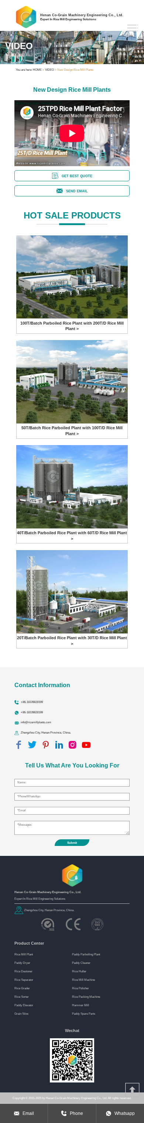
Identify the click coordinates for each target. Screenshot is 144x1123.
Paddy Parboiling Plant (86, 954)
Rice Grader (22, 988)
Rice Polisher (80, 988)
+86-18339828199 (32, 702)
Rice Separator (23, 980)
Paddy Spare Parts (83, 1013)
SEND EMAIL (77, 191)
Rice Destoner (23, 971)
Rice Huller (79, 971)
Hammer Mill (80, 1005)
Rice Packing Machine (86, 996)
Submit (72, 842)
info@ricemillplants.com (36, 722)
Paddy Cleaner (81, 963)
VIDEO (49, 69)
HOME (37, 69)
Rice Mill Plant (23, 954)
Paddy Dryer (22, 963)
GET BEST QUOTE (77, 176)
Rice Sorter (21, 996)
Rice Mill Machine (83, 980)
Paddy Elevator (23, 1005)
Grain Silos (21, 1013)
